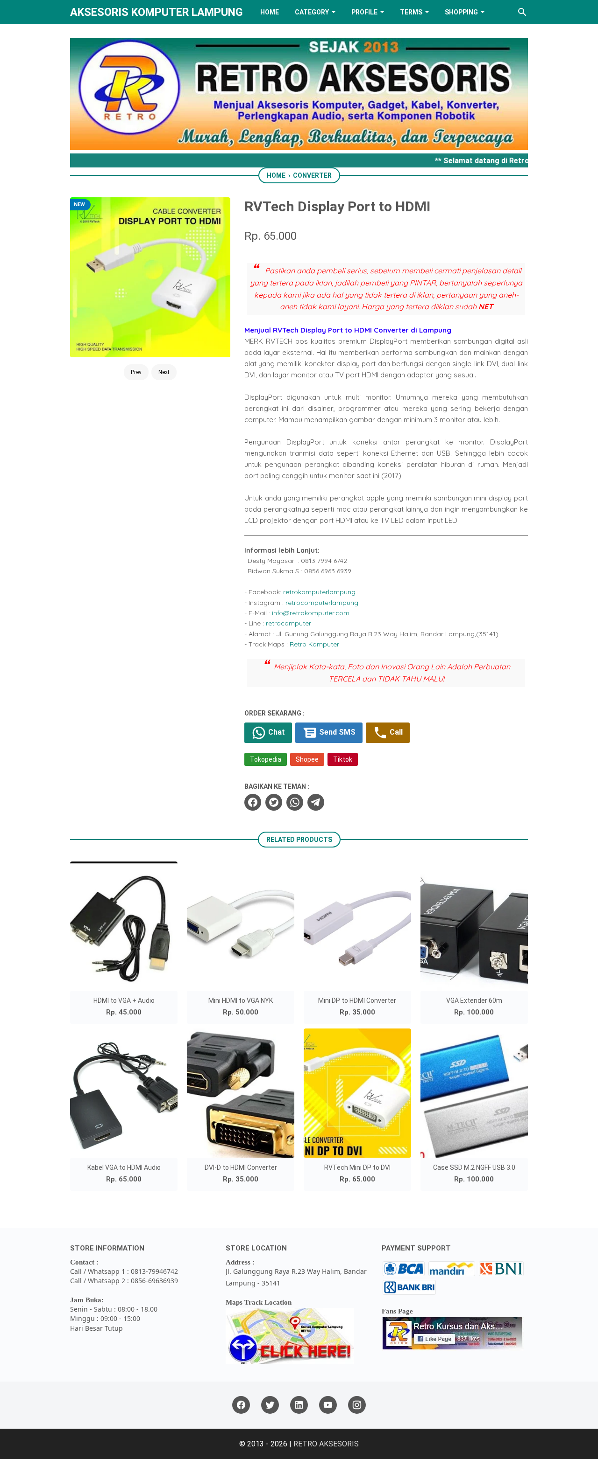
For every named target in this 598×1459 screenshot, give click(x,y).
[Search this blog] (522, 12)
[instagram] (357, 1405)
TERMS (411, 12)
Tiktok (342, 759)
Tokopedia (265, 759)
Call (395, 732)
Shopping (461, 12)
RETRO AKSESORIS (326, 1443)
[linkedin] (299, 1405)
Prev (136, 372)
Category (312, 12)
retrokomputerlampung (319, 592)
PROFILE (364, 12)
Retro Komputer (314, 644)
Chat (275, 732)
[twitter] (273, 802)
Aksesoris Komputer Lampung (156, 12)
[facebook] (252, 802)
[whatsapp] (294, 802)
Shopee (307, 759)
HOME (269, 12)
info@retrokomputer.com (310, 613)
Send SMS (336, 732)
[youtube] (328, 1405)
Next (164, 372)
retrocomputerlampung (321, 602)
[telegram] (315, 802)
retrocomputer (288, 623)
